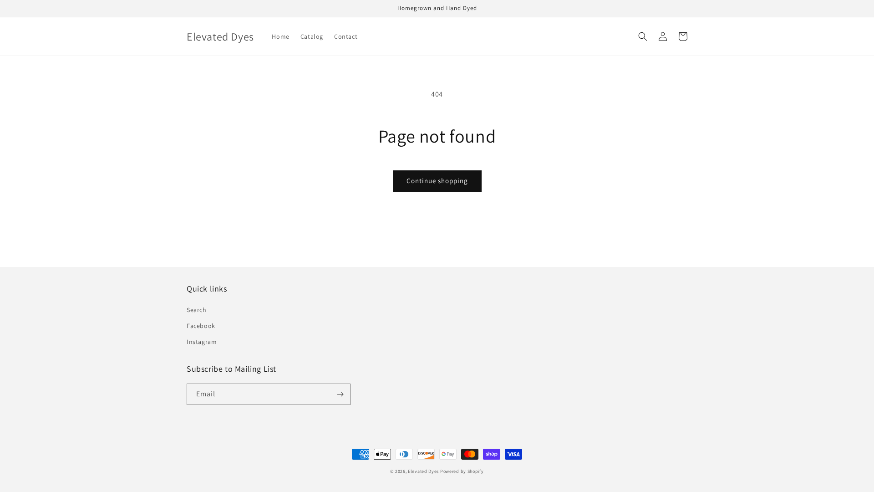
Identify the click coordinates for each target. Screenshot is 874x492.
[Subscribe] (340, 394)
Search (197, 310)
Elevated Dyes (423, 471)
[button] (643, 36)
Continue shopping (437, 180)
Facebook (201, 326)
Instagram (202, 342)
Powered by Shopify (462, 471)
